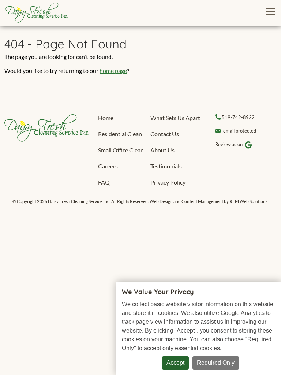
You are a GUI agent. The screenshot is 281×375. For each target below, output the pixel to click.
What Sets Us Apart (175, 117)
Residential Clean (120, 133)
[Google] (248, 145)
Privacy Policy (168, 182)
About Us (162, 149)
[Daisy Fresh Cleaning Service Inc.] (46, 126)
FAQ (104, 182)
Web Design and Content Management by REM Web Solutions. (209, 201)
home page (113, 70)
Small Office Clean (121, 149)
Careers (108, 166)
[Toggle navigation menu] (270, 11)
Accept (175, 363)
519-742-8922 (238, 117)
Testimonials (166, 166)
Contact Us (164, 133)
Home (105, 117)
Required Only (216, 363)
